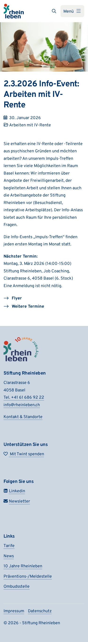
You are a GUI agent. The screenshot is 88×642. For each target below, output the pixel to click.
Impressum (14, 611)
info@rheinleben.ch (22, 405)
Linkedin (17, 491)
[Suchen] (54, 11)
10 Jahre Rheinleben (23, 566)
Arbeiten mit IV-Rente (30, 125)
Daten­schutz (40, 611)
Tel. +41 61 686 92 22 (24, 397)
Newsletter (19, 501)
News (9, 556)
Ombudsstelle (17, 586)
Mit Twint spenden (26, 454)
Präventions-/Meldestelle (28, 576)
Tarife (9, 546)
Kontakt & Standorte (23, 417)
